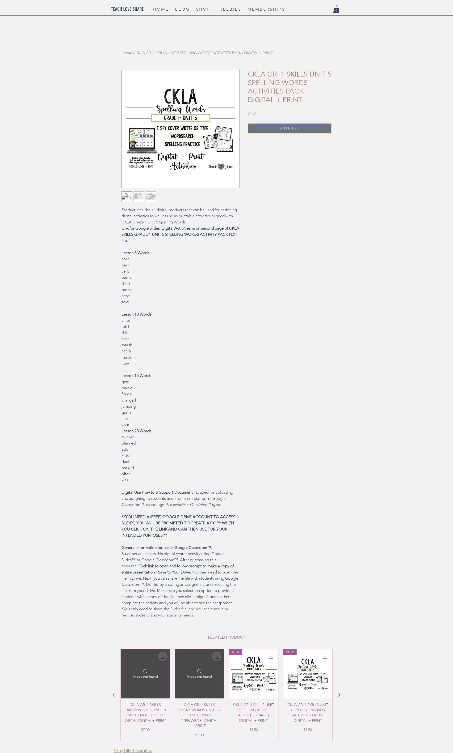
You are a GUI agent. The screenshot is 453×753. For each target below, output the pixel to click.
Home (127, 53)
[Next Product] (339, 695)
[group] (226, 695)
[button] (336, 9)
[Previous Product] (114, 695)
